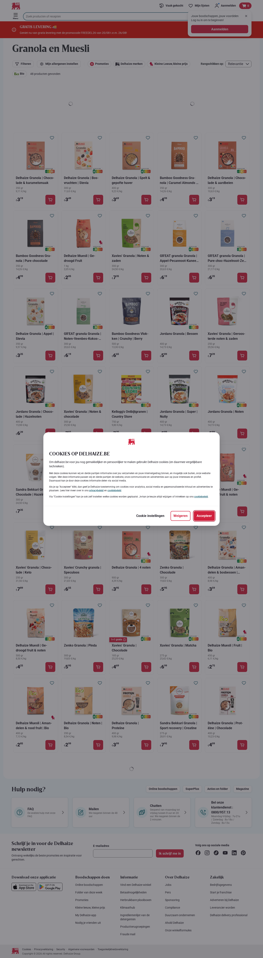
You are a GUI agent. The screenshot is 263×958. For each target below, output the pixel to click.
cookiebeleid (114, 490)
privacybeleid (96, 490)
